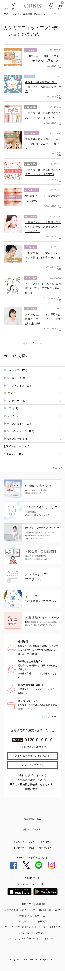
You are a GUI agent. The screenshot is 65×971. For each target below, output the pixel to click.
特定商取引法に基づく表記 (33, 915)
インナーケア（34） (18, 400)
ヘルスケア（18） (14, 454)
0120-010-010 (39, 740)
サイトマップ (48, 938)
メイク (31, 842)
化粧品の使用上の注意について (20, 910)
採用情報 (40, 904)
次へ (40, 343)
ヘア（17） (13, 408)
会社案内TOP (26, 904)
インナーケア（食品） (24, 847)
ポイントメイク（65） (19, 385)
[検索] (14, 4)
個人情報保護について (49, 910)
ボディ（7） (13, 416)
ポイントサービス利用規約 (47, 926)
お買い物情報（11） (18, 438)
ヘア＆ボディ (44, 842)
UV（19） (12, 393)
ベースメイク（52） (18, 378)
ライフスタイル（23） (19, 423)
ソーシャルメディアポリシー (32, 932)
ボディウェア (45, 847)
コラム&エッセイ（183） (21, 431)
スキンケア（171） (17, 370)
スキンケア (19, 842)
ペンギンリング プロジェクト (24, 938)
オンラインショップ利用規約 (32, 921)
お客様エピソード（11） (18, 446)
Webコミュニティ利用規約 (18, 926)
